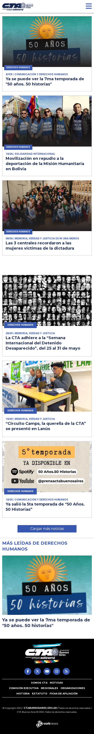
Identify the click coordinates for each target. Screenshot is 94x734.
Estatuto (39, 693)
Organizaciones (73, 688)
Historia (23, 693)
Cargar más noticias (47, 529)
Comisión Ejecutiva (23, 688)
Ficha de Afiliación (64, 693)
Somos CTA (39, 682)
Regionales (49, 688)
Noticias (56, 682)
